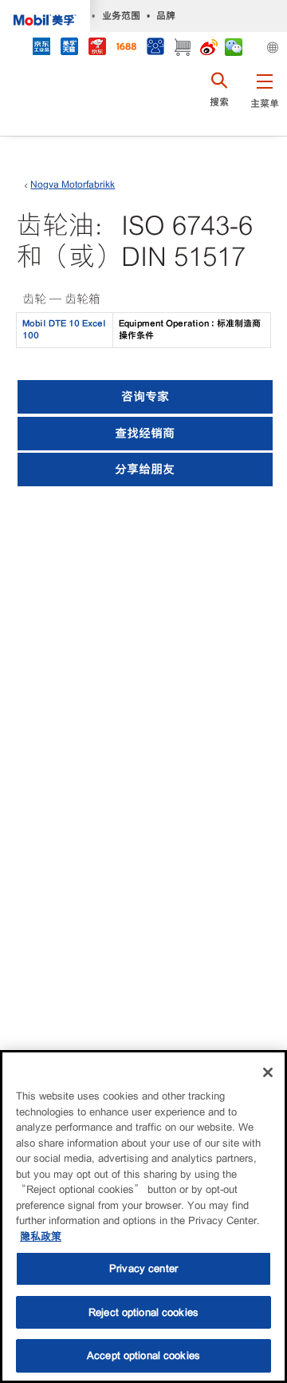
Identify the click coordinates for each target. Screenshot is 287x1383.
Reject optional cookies (143, 1312)
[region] (143, 1216)
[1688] (126, 48)
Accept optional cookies (143, 1355)
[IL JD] (41, 48)
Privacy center (143, 1268)
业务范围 (121, 15)
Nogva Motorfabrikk (72, 184)
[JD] (97, 48)
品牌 (165, 15)
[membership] (155, 48)
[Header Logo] (45, 16)
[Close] (267, 1072)
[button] (264, 100)
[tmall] (69, 48)
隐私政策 (40, 1236)
